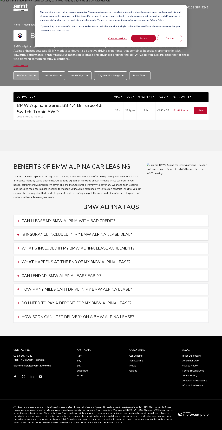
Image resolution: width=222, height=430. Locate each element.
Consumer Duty (190, 360)
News (132, 365)
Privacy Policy (190, 365)
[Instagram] (23, 377)
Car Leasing (136, 356)
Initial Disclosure (191, 356)
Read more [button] (20, 65)
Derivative (25, 97)
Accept (143, 38)
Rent (79, 356)
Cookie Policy (189, 375)
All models (51, 75)
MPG (117, 97)
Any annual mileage (109, 75)
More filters (140, 75)
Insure (80, 375)
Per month (180, 97)
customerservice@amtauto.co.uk (32, 365)
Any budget (78, 75)
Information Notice (192, 385)
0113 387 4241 (23, 356)
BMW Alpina (24, 75)
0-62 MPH (145, 97)
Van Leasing (136, 360)
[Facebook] (15, 377)
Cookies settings (117, 38)
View (201, 110)
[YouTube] (40, 377)
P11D (162, 97)
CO (129, 97)
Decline (170, 38)
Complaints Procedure (194, 380)
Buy (79, 360)
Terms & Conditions (193, 370)
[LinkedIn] (32, 377)
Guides (133, 370)
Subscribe (82, 370)
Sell (79, 365)
